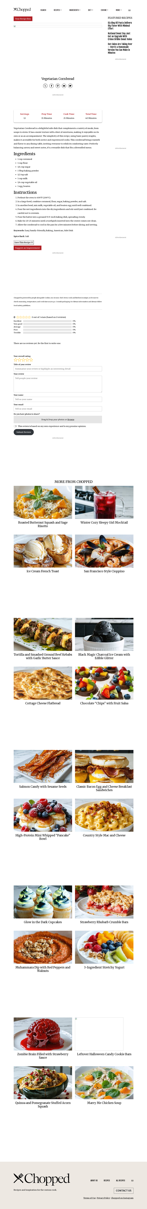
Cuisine (104, 10)
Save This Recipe (23, 242)
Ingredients (74, 10)
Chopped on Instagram (122, 1198)
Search (43, 10)
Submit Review (23, 432)
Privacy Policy (103, 1198)
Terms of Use (89, 1198)
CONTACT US (123, 1190)
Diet (89, 10)
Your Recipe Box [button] (23, 19)
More (118, 10)
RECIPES (107, 1180)
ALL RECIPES (120, 1180)
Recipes (57, 10)
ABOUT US (94, 1180)
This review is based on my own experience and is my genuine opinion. (52, 426)
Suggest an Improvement (27, 248)
